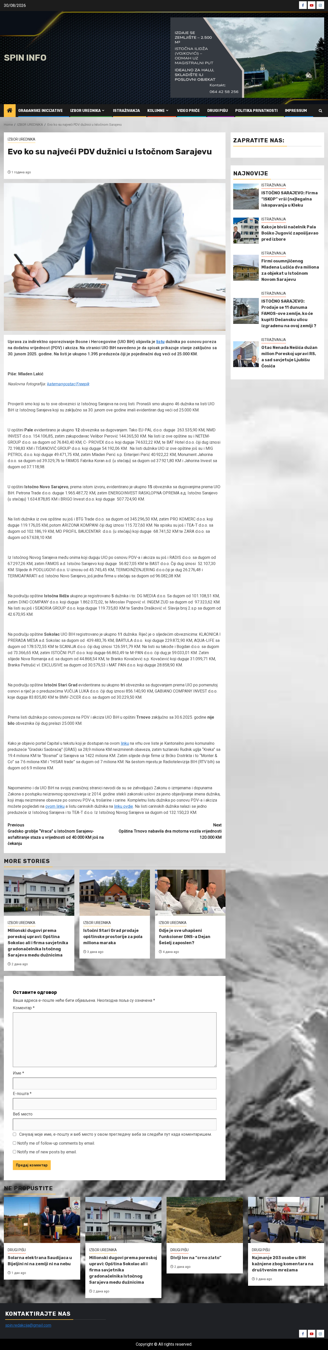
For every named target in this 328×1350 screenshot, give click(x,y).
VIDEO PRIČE (188, 111)
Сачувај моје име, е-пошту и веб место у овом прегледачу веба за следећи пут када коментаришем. (115, 1134)
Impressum (296, 111)
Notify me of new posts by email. (47, 1152)
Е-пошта (22, 1093)
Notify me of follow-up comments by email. (56, 1143)
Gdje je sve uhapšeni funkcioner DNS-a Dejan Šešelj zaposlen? (184, 936)
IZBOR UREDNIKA (85, 111)
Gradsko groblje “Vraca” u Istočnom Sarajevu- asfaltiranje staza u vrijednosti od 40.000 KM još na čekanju (56, 834)
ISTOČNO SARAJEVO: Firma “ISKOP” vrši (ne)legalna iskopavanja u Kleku (289, 199)
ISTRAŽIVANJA (126, 111)
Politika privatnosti (256, 111)
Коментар (24, 1007)
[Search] (320, 111)
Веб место (23, 1114)
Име (18, 1073)
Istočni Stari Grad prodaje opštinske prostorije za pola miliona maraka (112, 936)
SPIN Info (25, 57)
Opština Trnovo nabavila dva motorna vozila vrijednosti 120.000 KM (170, 831)
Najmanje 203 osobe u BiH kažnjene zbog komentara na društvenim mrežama (282, 1263)
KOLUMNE (156, 111)
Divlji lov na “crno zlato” (195, 1257)
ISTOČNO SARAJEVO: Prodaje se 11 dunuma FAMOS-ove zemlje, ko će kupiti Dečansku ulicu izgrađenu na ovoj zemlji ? (288, 313)
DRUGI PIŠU (217, 111)
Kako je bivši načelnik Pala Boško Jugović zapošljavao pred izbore (289, 233)
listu (160, 341)
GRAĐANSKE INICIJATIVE (40, 111)
